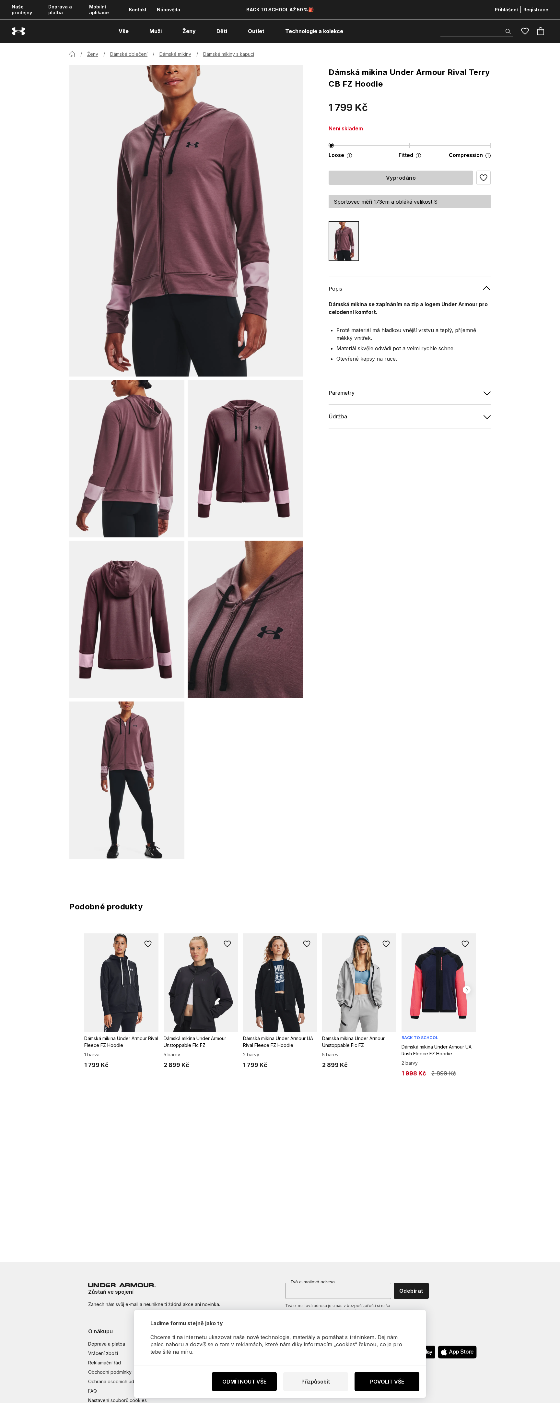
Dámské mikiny (175, 54)
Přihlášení (506, 9)
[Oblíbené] (525, 31)
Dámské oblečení (128, 54)
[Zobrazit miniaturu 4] (245, 619)
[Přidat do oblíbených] (148, 944)
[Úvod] (72, 54)
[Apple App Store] (457, 1352)
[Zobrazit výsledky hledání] (508, 31)
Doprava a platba (60, 9)
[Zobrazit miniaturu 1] (126, 458)
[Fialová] (344, 241)
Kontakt (137, 9)
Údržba (338, 416)
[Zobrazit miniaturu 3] (126, 619)
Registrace (535, 9)
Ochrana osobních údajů (114, 1381)
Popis (335, 288)
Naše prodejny (22, 9)
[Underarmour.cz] (18, 31)
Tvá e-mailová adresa (312, 1281)
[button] (483, 178)
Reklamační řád (104, 1362)
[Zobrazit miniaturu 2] (245, 458)
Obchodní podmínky (110, 1372)
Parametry (342, 393)
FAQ (92, 1391)
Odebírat (411, 1291)
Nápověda (168, 9)
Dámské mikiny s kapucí (228, 54)
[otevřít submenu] (134, 31)
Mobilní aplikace (99, 9)
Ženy (92, 54)
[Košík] (540, 31)
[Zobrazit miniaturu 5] (126, 780)
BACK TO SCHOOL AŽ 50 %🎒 (280, 9)
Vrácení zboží (103, 1353)
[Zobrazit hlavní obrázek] (186, 221)
